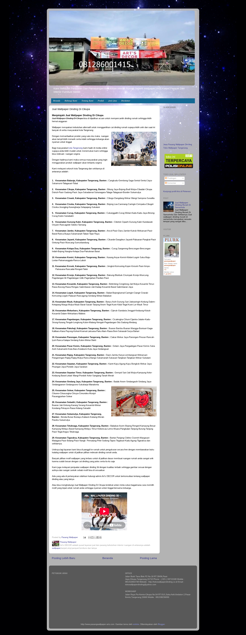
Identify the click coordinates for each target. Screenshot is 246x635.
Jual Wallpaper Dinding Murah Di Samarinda (183, 205)
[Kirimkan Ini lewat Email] (89, 537)
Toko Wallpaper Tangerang (175, 148)
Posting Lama (148, 558)
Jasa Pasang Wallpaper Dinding (177, 144)
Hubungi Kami (71, 100)
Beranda (56, 100)
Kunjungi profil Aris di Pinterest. (177, 191)
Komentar (171, 183)
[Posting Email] (84, 537)
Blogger (161, 624)
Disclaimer (125, 100)
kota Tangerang (75, 148)
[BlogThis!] (92, 537)
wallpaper (56, 548)
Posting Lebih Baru (63, 558)
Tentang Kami (87, 100)
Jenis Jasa (112, 100)
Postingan (171, 178)
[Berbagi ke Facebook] (97, 537)
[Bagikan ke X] (95, 537)
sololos (136, 624)
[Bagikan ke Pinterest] (100, 537)
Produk (101, 100)
